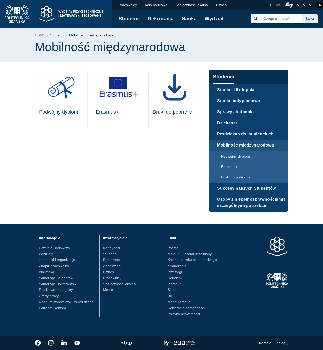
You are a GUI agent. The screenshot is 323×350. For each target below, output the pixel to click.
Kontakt (265, 343)
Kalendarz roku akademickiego (192, 260)
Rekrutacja (161, 18)
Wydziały (46, 254)
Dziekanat (227, 123)
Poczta (173, 248)
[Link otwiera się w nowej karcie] (38, 343)
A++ (312, 5)
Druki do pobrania (235, 177)
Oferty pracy (49, 296)
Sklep (172, 290)
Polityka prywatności (184, 314)
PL (270, 5)
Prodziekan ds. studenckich (245, 134)
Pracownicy (128, 5)
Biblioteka (46, 272)
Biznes (221, 5)
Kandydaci (111, 248)
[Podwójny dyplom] (61, 99)
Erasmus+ (229, 167)
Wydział (214, 18)
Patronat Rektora (52, 308)
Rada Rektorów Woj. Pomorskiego (66, 302)
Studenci (129, 18)
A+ (305, 5)
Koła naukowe (156, 5)
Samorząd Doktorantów (57, 284)
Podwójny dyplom (235, 156)
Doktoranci (111, 260)
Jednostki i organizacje (57, 260)
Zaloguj (282, 343)
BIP (170, 296)
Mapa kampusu (180, 302)
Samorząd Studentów (56, 278)
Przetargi (175, 272)
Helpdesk (175, 278)
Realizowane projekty (56, 290)
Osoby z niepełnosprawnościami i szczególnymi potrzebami (251, 202)
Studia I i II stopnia (236, 90)
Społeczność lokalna (191, 5)
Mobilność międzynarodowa (245, 145)
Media (108, 290)
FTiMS (40, 35)
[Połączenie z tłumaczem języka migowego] (288, 5)
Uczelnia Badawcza (54, 248)
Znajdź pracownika (54, 266)
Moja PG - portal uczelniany (190, 254)
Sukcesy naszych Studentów (246, 188)
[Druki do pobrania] (175, 99)
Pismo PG (175, 284)
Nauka (189, 18)
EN (278, 5)
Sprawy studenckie (236, 112)
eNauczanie (177, 266)
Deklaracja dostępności (186, 308)
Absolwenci (112, 266)
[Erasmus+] (118, 99)
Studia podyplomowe (238, 101)
